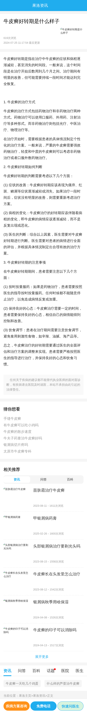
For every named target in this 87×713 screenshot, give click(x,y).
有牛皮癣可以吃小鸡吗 (21, 425)
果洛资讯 (40, 695)
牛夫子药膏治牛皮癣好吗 (23, 438)
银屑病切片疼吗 (16, 445)
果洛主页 (26, 695)
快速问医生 (70, 706)
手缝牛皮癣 (12, 418)
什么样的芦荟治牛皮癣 (63, 683)
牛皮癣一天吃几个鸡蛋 (22, 683)
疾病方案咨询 (16, 706)
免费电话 (43, 706)
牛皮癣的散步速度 (18, 432)
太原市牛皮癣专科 (18, 451)
